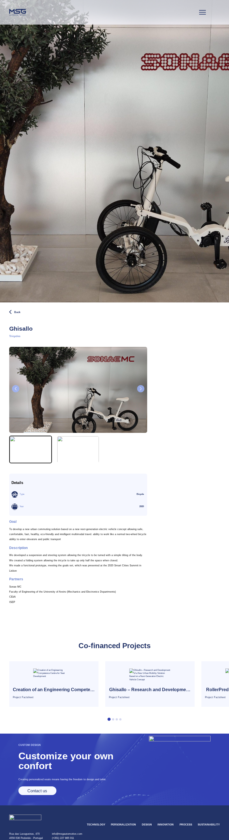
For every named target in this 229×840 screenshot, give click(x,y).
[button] (140, 388)
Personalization (123, 824)
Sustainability (209, 824)
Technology (96, 824)
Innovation (166, 824)
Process (186, 824)
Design (147, 824)
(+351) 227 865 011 (63, 838)
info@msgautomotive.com (67, 833)
